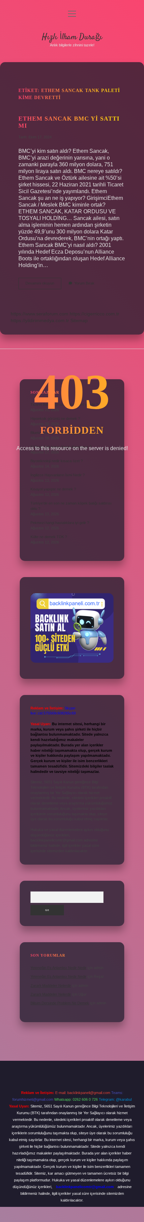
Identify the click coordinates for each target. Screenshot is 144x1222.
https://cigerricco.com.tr (94, 313)
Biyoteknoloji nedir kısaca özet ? (56, 461)
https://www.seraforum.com (39, 313)
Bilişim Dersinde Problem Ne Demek (59, 1003)
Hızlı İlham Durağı (72, 37)
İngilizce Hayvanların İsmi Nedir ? (57, 475)
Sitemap (79, 320)
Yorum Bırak (84, 283)
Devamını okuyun (43, 285)
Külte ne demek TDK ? (48, 537)
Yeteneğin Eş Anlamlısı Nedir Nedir (58, 968)
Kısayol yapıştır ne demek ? (53, 489)
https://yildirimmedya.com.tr (40, 320)
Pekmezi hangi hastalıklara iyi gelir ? (59, 523)
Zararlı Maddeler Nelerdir (50, 986)
